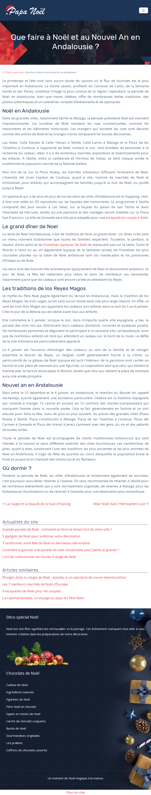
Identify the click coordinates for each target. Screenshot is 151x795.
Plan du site (75, 792)
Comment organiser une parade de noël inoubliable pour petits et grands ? (60, 550)
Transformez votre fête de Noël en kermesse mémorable (46, 543)
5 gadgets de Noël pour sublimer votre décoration (41, 536)
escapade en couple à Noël (127, 217)
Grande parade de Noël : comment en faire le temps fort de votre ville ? (57, 529)
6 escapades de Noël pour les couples (31, 591)
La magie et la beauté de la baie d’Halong (38, 504)
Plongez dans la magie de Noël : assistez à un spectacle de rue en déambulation (64, 577)
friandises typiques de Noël (65, 244)
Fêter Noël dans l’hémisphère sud (119, 504)
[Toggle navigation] (143, 10)
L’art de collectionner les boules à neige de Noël (39, 556)
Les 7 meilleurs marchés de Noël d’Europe (35, 584)
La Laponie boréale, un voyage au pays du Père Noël (43, 598)
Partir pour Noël (15, 72)
